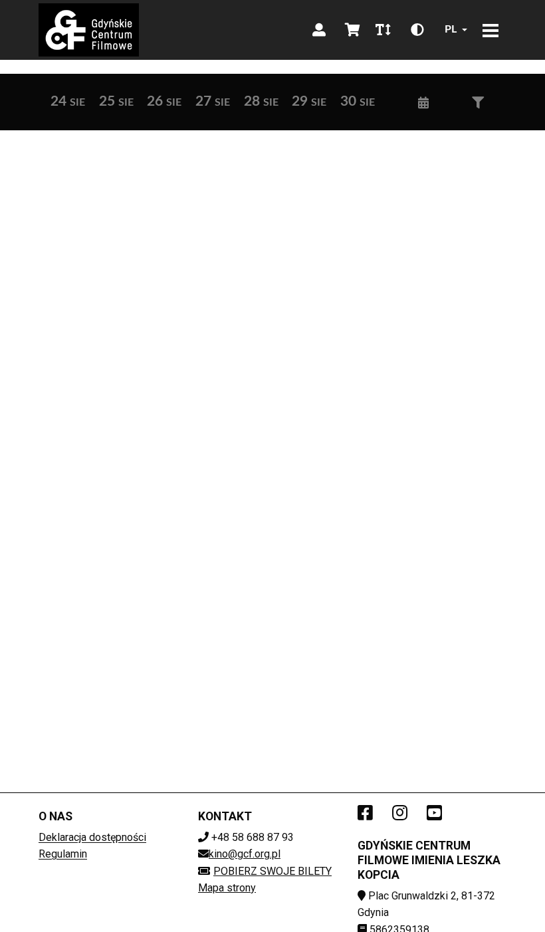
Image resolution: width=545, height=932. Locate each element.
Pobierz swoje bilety (272, 871)
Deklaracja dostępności (92, 837)
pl (451, 29)
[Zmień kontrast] (417, 30)
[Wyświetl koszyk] (352, 30)
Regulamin (63, 854)
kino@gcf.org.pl (244, 854)
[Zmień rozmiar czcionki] (382, 30)
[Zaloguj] (319, 30)
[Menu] (490, 30)
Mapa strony (227, 887)
